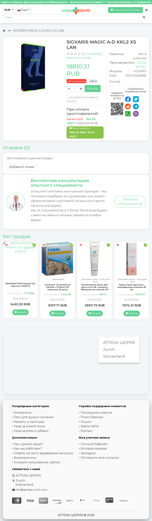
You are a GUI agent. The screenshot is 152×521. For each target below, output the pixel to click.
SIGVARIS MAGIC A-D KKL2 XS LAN (38, 30)
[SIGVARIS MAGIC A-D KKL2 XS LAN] (33, 68)
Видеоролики (25, 457)
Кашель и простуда (29, 421)
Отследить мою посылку (100, 457)
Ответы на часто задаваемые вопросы (43, 453)
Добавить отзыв (21, 167)
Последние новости (96, 412)
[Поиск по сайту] (144, 17)
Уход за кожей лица (29, 426)
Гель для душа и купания (34, 417)
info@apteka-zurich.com (31, 489)
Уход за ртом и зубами (31, 431)
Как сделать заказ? (28, 444)
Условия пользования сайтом (37, 462)
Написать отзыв (79, 58)
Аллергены (23, 412)
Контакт (87, 431)
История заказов (94, 448)
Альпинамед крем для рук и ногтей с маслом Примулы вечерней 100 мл (94, 288)
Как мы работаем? (28, 448)
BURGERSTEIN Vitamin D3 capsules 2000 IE (20, 284)
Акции (86, 421)
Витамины (58, 279)
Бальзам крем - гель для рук (95, 280)
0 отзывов (92, 53)
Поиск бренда (92, 417)
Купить (92, 88)
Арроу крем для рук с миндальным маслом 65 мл (132, 287)
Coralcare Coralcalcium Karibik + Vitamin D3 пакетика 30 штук (57, 287)
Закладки (88, 453)
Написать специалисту (128, 202)
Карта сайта (90, 426)
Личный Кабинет (94, 444)
